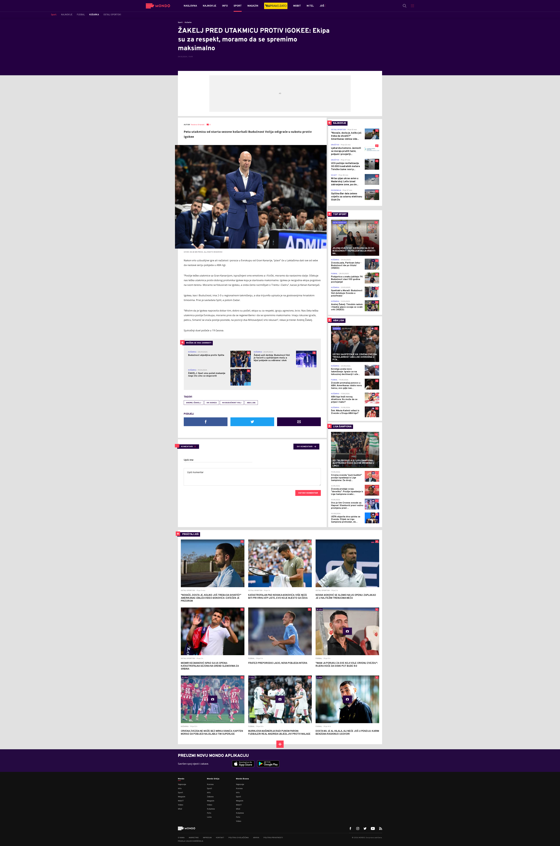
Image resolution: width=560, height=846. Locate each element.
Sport (180, 22)
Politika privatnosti (273, 838)
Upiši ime (189, 460)
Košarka (188, 22)
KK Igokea (212, 403)
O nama (181, 838)
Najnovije (182, 784)
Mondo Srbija (213, 779)
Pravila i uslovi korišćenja (190, 841)
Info (180, 788)
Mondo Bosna (242, 779)
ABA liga (251, 403)
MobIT (181, 801)
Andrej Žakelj (193, 403)
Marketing (194, 838)
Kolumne (211, 809)
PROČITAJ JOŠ (190, 534)
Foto (209, 813)
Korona (210, 784)
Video (180, 805)
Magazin (181, 797)
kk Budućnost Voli (231, 403)
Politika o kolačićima (239, 838)
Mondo (181, 779)
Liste (209, 817)
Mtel (180, 809)
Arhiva (256, 838)
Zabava (210, 797)
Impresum (207, 838)
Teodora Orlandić (197, 125)
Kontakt (220, 838)
